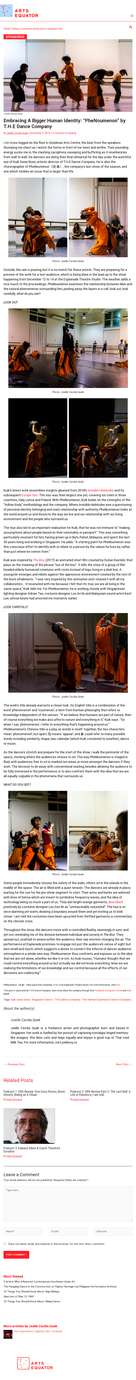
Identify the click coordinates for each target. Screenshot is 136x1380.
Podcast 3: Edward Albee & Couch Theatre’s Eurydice (32, 1149)
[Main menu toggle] (132, 16)
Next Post (124, 1064)
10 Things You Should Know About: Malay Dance (32, 1301)
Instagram (110, 990)
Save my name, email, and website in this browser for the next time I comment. (56, 1244)
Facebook (99, 990)
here (118, 985)
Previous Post (14, 1064)
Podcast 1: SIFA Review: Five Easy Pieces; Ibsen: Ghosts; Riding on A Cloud (35, 1093)
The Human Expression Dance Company (106, 999)
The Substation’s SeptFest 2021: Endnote (38, 1331)
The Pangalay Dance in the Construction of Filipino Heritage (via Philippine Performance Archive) (60, 1286)
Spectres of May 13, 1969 (19, 1296)
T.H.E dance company (67, 999)
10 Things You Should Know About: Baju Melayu (31, 1291)
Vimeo (119, 990)
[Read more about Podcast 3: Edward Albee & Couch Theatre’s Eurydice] (29, 1126)
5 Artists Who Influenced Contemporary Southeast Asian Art (39, 1281)
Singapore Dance (42, 999)
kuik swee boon (20, 999)
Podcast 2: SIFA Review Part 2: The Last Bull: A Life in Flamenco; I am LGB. (100, 1093)
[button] (130, 27)
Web (129, 990)
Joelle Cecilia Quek (25, 1020)
